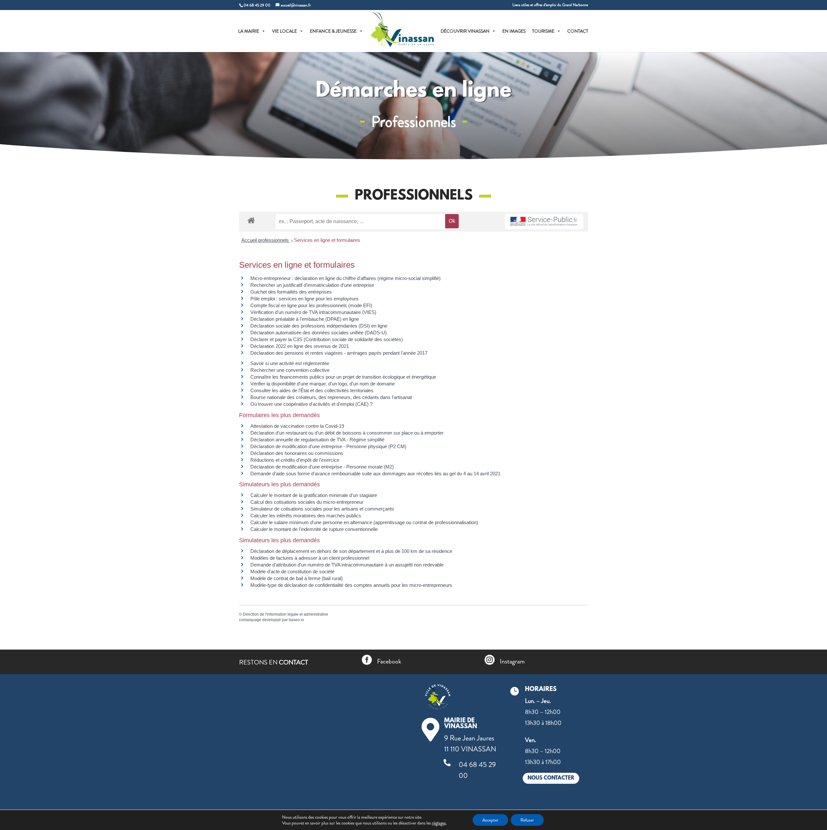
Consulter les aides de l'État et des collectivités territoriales (311, 390)
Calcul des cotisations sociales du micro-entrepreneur (306, 502)
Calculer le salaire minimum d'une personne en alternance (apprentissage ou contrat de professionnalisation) (364, 522)
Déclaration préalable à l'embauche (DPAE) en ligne (304, 319)
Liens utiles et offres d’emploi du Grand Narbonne (550, 5)
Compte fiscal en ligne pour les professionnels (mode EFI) (311, 305)
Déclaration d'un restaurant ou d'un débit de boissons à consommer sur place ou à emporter (347, 433)
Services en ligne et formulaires (327, 240)
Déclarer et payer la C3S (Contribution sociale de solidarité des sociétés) (326, 339)
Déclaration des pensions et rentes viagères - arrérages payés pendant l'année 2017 (338, 353)
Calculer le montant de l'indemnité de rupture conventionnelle (314, 529)
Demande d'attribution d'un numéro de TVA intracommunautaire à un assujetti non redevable (347, 564)
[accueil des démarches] (251, 220)
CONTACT (577, 31)
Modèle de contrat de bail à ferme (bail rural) (296, 578)
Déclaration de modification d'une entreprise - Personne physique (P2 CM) (328, 446)
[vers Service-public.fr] (544, 221)
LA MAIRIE (248, 31)
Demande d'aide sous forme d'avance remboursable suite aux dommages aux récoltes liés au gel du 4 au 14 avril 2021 (375, 473)
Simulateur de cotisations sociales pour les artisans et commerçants (322, 509)
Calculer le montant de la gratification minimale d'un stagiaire (313, 495)
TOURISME (543, 31)
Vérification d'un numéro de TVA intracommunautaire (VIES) (313, 312)
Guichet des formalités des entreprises (291, 292)
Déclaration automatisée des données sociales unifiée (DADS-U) (318, 332)
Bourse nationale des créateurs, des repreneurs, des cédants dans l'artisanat (331, 397)
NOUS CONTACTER (551, 778)
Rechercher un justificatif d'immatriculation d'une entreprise (312, 285)
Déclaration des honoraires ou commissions (296, 453)
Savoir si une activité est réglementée (289, 363)
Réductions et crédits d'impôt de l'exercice (294, 460)
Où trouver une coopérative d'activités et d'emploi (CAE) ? (311, 404)
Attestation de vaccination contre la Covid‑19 (297, 426)
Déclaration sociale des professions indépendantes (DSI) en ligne (318, 326)
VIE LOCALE (284, 31)
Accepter (490, 820)
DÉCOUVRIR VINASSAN (465, 31)
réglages (439, 823)
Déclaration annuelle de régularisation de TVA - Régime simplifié (317, 439)
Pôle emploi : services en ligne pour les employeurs (304, 298)
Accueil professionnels (265, 240)
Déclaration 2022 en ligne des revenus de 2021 (299, 346)
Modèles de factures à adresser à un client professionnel (309, 558)
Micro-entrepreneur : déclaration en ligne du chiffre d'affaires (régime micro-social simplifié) (345, 278)
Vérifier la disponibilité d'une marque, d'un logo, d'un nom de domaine (322, 383)
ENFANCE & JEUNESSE (333, 31)
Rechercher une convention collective (290, 370)
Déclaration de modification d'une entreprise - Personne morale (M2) (322, 466)
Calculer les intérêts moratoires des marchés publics (305, 515)
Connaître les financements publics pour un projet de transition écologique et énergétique (343, 377)
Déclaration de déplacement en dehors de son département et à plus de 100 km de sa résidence (351, 551)
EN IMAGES (514, 31)
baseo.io (296, 620)
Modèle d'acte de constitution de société (292, 571)
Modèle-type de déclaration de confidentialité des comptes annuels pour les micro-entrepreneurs (351, 585)
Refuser (527, 820)
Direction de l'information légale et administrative (285, 614)
